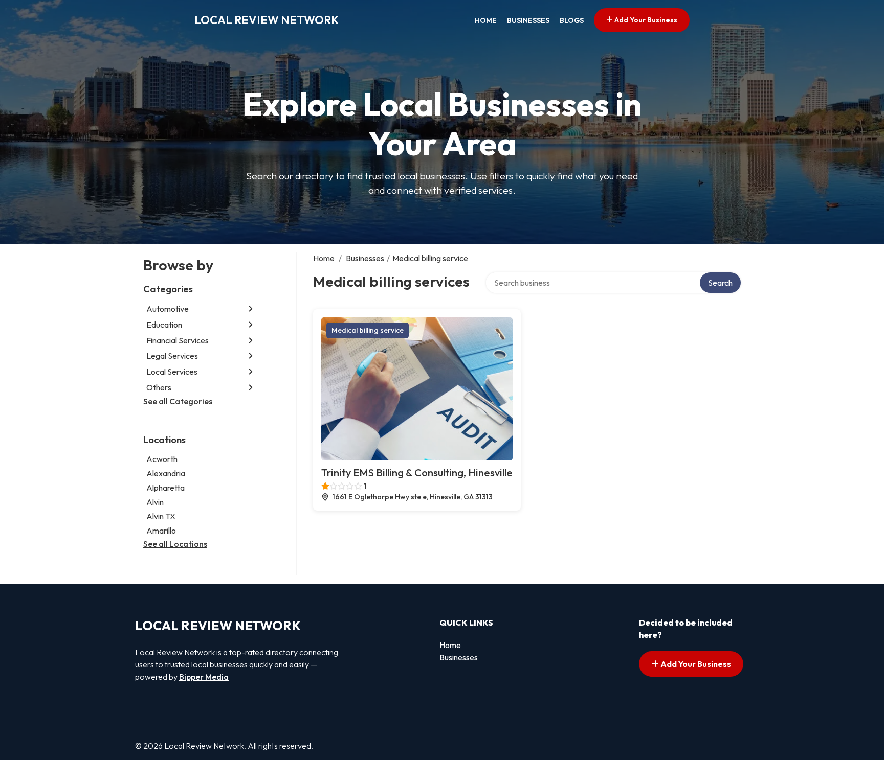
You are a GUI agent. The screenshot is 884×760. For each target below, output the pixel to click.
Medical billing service (368, 330)
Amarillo (161, 530)
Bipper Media (204, 677)
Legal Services (172, 356)
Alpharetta (165, 487)
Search (720, 283)
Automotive (167, 309)
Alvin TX (160, 516)
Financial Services (177, 340)
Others (158, 387)
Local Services (171, 371)
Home (486, 20)
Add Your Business (645, 20)
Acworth (162, 459)
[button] (250, 309)
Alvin (155, 502)
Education (164, 324)
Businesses (528, 20)
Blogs (572, 20)
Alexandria (165, 473)
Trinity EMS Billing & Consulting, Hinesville (417, 472)
